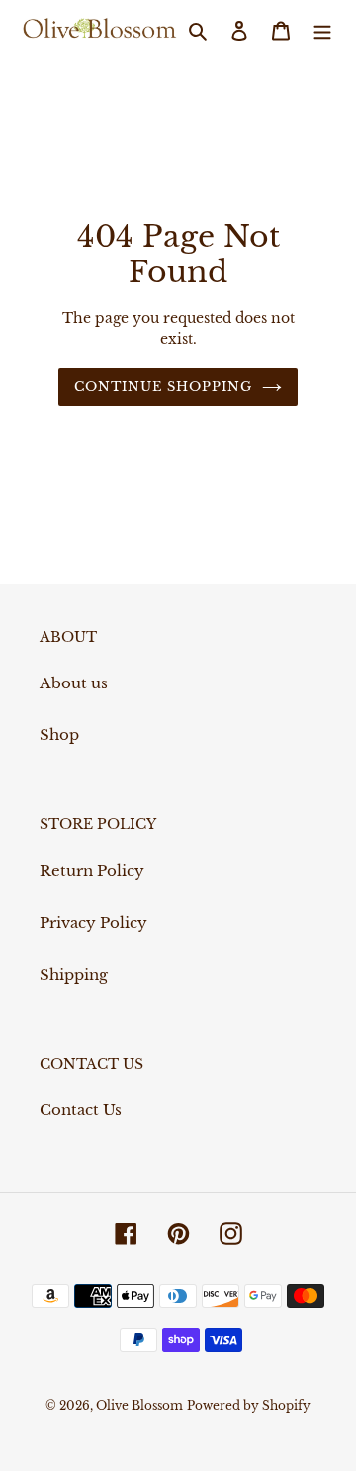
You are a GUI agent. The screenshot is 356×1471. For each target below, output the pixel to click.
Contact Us (81, 1110)
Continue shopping (163, 386)
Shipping (74, 974)
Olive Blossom (139, 1405)
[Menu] (322, 30)
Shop (59, 734)
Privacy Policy (93, 922)
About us (74, 683)
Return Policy (92, 870)
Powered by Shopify (249, 1405)
